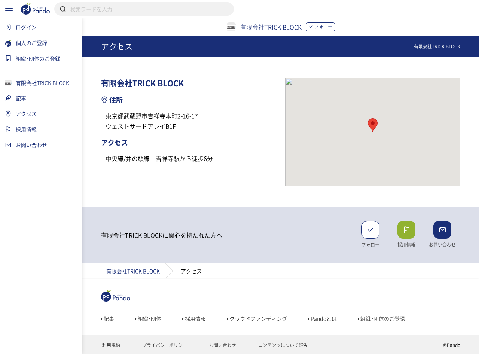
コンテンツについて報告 (282, 345)
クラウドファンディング (257, 318)
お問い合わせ (222, 345)
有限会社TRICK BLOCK (133, 271)
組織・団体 (149, 318)
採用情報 (195, 318)
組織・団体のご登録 (382, 318)
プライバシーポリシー (164, 345)
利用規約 (110, 345)
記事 (108, 318)
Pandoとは (323, 318)
